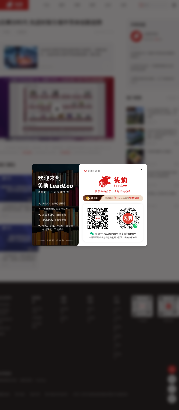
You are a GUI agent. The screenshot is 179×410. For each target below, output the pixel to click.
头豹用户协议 (116, 237)
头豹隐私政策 (130, 237)
